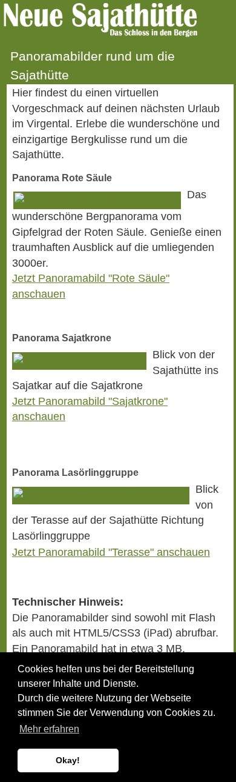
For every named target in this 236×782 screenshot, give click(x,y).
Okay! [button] (68, 760)
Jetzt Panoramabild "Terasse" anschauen (111, 552)
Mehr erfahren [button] (49, 729)
